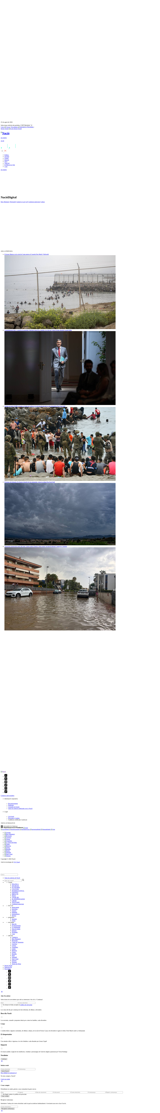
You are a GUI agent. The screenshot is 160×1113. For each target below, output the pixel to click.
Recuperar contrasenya (7, 1108)
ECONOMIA (16, 887)
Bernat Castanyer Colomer (59, 546)
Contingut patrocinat (34, 202)
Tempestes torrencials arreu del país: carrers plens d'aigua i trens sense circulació (27, 546)
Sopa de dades (16, 929)
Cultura (42, 202)
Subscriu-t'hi (8, 967)
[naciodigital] (5, 829)
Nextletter (15, 932)
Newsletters (14, 127)
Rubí (13, 955)
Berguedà (13, 202)
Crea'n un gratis (5, 1079)
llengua (14, 915)
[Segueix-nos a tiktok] (5, 792)
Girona (14, 945)
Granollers (15, 947)
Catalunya (15, 937)
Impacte (6, 160)
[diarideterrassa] (25, 829)
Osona (14, 952)
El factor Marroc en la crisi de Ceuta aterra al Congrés (20, 254)
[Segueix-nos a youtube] (5, 789)
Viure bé (6, 163)
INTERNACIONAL (18, 891)
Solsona (14, 960)
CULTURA (15, 889)
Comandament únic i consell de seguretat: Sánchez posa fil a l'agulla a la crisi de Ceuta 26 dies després (34, 330)
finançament (15, 907)
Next (5, 161)
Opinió (6, 158)
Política (6, 155)
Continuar (4, 1059)
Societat (6, 156)
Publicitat (11, 805)
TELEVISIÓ (16, 902)
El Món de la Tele (9, 165)
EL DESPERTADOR (18, 899)
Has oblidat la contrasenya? (9, 1073)
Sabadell (14, 957)
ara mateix (4, 169)
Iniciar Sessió (8, 965)
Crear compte (5, 1096)
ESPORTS (15, 892)
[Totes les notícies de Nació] (5, 133)
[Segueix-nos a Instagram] (5, 783)
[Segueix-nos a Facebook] (5, 776)
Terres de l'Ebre (16, 964)
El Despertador (16, 925)
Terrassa (14, 962)
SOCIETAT (15, 886)
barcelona (15, 909)
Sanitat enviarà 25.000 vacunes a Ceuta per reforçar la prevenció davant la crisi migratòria (30, 406)
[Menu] (4, 152)
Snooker (14, 919)
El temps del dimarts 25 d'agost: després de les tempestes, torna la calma (25, 482)
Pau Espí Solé (61, 406)
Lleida (14, 949)
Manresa (14, 950)
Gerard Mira (68, 330)
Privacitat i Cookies (14, 818)
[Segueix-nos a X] (5, 779)
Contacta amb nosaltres (7, 795)
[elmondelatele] (46, 829)
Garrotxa (14, 944)
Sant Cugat (15, 959)
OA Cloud (17, 862)
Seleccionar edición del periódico (10, 125)
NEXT (14, 896)
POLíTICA (15, 884)
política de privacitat (26, 1005)
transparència (16, 914)
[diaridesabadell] (14, 829)
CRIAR (14, 901)
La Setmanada (16, 927)
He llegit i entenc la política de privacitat (14, 1094)
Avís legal (11, 816)
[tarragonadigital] (35, 829)
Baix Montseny (5, 202)
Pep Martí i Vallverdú (42, 254)
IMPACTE (15, 894)
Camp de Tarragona (17, 942)
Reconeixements (13, 803)
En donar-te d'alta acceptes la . (17, 1005)
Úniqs (13, 920)
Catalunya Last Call (22, 202)
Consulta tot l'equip (13, 807)
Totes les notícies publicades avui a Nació (20, 808)
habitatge (14, 912)
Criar (5, 166)
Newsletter (7, 969)
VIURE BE (15, 897)
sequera (14, 910)
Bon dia (14, 924)
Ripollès (14, 954)
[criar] (53, 829)
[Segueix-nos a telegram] (5, 786)
